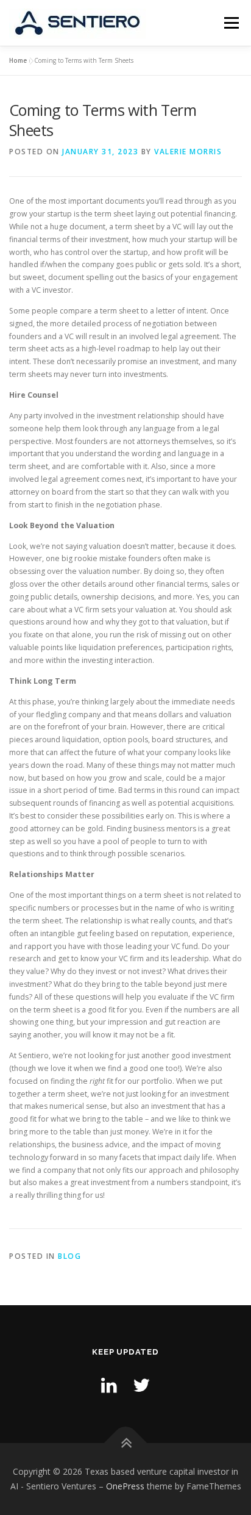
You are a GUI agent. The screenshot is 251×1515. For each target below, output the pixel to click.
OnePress (125, 1486)
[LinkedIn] (109, 1384)
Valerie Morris (188, 151)
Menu (231, 23)
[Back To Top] (125, 1443)
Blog (69, 1256)
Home (18, 60)
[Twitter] (141, 1384)
